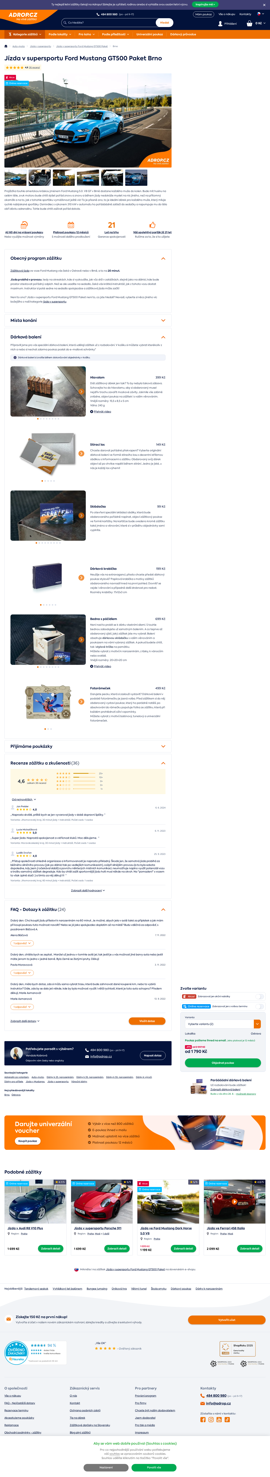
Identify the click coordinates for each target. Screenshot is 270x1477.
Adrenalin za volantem (16, 1077)
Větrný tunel (139, 1288)
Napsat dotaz (153, 1055)
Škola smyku (158, 1288)
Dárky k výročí (144, 1077)
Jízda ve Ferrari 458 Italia (226, 1228)
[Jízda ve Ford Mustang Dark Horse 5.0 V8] (168, 1202)
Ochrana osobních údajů (85, 1410)
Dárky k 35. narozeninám (89, 1077)
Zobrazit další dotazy (23, 1021)
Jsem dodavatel (145, 1417)
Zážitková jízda (19, 270)
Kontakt (75, 1403)
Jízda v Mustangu (35, 1081)
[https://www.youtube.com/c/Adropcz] (219, 1419)
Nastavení (106, 1467)
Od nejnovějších (22, 799)
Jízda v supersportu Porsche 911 (97, 1228)
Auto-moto (38, 1077)
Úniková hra (119, 1288)
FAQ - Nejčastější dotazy (19, 1403)
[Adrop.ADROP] (5, 46)
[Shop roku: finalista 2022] (253, 1364)
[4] (46, 419)
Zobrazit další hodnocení (86, 890)
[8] (58, 419)
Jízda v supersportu (58, 1081)
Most (97, 1233)
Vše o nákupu (227, 14)
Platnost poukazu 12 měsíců (71, 232)
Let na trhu (112, 232)
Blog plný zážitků (80, 1432)
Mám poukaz (203, 14)
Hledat (164, 22)
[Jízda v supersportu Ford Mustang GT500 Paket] (88, 120)
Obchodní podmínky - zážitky (22, 1432)
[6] (52, 419)
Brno (7, 1094)
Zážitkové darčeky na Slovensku (90, 1425)
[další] (81, 391)
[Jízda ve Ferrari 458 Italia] (235, 1200)
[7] (55, 419)
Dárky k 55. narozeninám (119, 1077)
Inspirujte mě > (205, 4)
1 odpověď (20, 943)
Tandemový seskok (36, 1288)
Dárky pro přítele (13, 1081)
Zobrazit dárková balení (225, 1089)
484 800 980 (216, 1396)
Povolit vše (154, 1467)
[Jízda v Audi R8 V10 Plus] (35, 1202)
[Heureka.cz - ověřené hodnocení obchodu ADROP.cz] (35, 1364)
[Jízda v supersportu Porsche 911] (102, 1202)
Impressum (142, 1432)
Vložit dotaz (147, 1021)
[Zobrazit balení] (199, 1094)
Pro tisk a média (145, 1425)
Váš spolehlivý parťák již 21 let (152, 232)
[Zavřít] (264, 5)
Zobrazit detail (50, 1248)
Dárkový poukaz (181, 1288)
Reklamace (11, 1425)
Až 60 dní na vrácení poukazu (24, 232)
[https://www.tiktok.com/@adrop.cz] (227, 1419)
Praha (24, 1233)
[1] (48, 391)
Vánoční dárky (79, 1081)
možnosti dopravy (246, 1093)
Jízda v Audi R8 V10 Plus (25, 1228)
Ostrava (16, 1094)
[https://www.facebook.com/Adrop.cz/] (203, 1419)
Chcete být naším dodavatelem (155, 1410)
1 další (106, 1233)
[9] (60, 543)
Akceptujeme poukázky (19, 1417)
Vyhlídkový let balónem (67, 1288)
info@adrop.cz (218, 1403)
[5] (49, 419)
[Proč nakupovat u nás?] (24, 225)
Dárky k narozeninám (209, 1288)
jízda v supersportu (54, 301)
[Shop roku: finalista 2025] (237, 1349)
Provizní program (145, 1395)
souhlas (114, 1454)
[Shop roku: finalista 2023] (222, 1364)
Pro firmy (140, 1403)
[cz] (261, 13)
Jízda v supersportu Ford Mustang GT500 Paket (135, 1269)
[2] (41, 419)
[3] (43, 419)
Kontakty (245, 14)
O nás (73, 1395)
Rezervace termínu (16, 1410)
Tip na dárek (77, 1417)
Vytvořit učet (226, 1320)
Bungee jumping (97, 1288)
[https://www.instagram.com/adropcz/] (211, 1419)
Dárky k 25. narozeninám (60, 1077)
